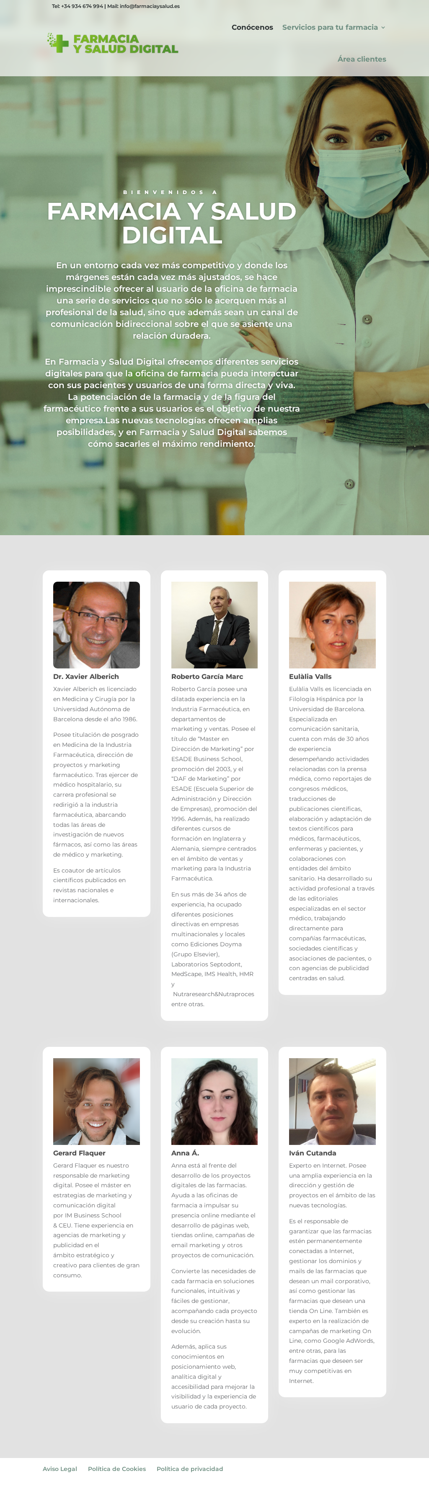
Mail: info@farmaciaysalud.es (143, 6)
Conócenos (252, 27)
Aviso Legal (60, 1469)
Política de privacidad (190, 1469)
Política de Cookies (117, 1469)
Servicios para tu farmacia (330, 27)
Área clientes (362, 59)
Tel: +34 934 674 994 (77, 6)
